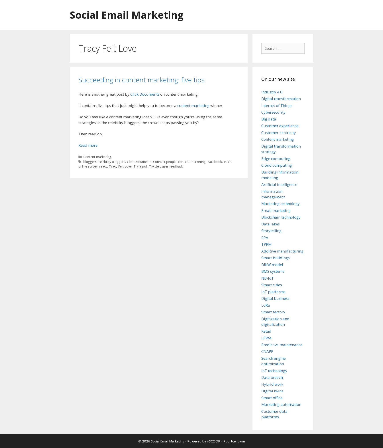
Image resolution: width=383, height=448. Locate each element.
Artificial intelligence (279, 184)
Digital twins (272, 390)
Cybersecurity (273, 112)
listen (227, 162)
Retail (266, 331)
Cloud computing (276, 165)
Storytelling (271, 230)
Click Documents (144, 94)
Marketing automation (281, 404)
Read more (88, 145)
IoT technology (274, 370)
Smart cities (271, 284)
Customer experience (279, 125)
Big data (268, 119)
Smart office (271, 397)
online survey (88, 166)
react (103, 166)
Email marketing (276, 210)
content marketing (193, 105)
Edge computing (275, 158)
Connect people (164, 162)
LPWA (266, 337)
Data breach (272, 377)
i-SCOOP (213, 441)
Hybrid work (272, 384)
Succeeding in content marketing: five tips (141, 79)
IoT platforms (273, 291)
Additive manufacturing (282, 251)
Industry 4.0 (271, 92)
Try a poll (140, 166)
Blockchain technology (281, 217)
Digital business (275, 298)
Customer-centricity (278, 132)
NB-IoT (267, 278)
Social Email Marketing (127, 15)
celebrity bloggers (111, 162)
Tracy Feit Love (120, 166)
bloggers (90, 162)
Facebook (214, 162)
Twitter (154, 166)
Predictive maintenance (281, 344)
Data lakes (270, 224)
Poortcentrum (234, 441)
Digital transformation (281, 98)
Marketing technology (280, 203)
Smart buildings (275, 257)
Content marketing (97, 157)
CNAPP (267, 351)
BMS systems (272, 271)
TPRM (266, 244)
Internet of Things (276, 105)
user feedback (172, 166)
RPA (264, 237)
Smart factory (273, 311)
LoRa (265, 305)
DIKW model (272, 264)
